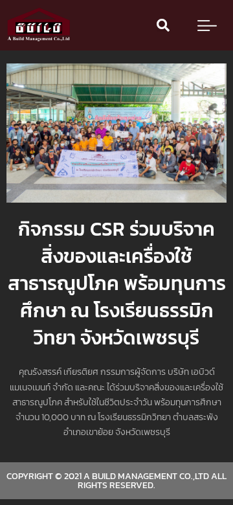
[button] (163, 25)
